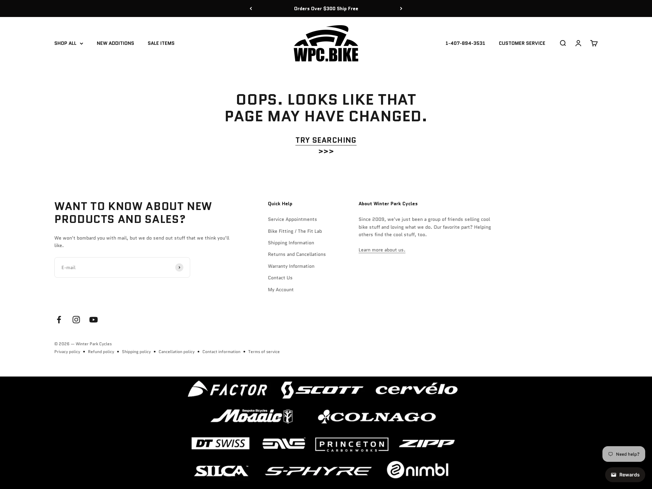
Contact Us (280, 277)
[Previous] (251, 8)
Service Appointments (292, 219)
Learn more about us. (382, 249)
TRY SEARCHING (326, 140)
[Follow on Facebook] (59, 319)
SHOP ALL (65, 43)
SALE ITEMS (161, 43)
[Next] (401, 8)
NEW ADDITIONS (115, 43)
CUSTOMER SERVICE (522, 43)
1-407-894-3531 (465, 43)
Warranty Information (291, 266)
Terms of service (264, 351)
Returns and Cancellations (297, 254)
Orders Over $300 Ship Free (326, 8)
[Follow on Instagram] (76, 319)
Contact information (221, 351)
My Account (281, 289)
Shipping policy (136, 351)
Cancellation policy (177, 351)
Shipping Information (291, 242)
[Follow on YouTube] (93, 319)
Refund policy (101, 351)
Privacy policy (67, 351)
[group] (326, 433)
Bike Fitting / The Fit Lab (295, 231)
